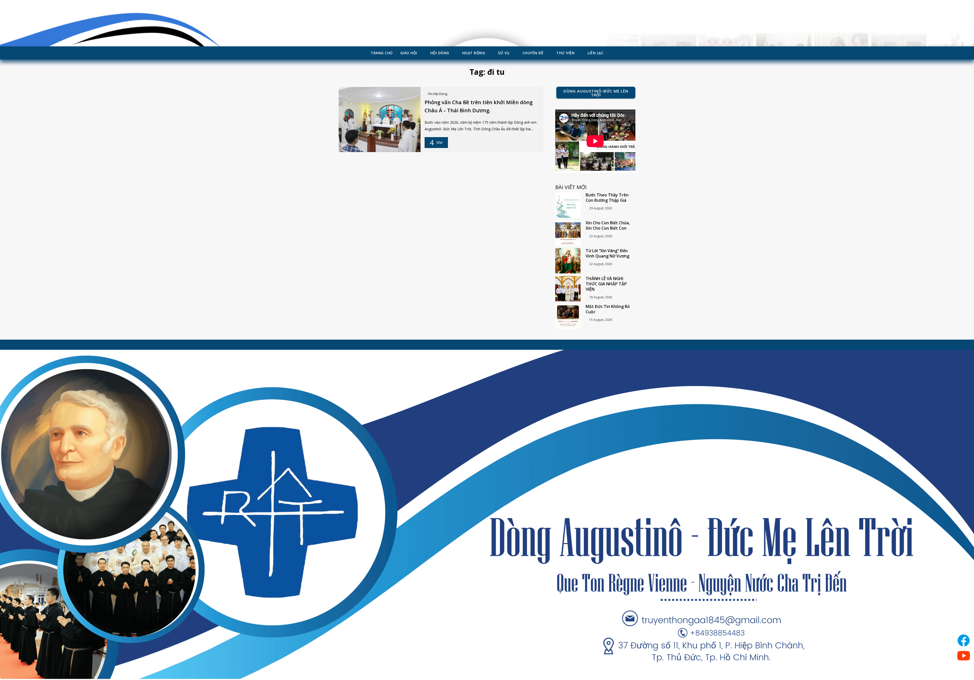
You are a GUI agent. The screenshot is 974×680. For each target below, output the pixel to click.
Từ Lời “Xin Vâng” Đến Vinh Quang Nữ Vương (607, 253)
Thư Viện (565, 52)
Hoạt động (473, 52)
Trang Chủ (382, 52)
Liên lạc (595, 52)
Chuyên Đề (533, 52)
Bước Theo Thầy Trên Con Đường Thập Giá (607, 197)
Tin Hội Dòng (437, 93)
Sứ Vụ (504, 52)
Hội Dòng (439, 52)
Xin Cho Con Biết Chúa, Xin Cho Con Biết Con (608, 225)
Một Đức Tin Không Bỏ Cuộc (608, 309)
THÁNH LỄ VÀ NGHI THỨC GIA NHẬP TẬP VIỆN (606, 284)
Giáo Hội (408, 52)
